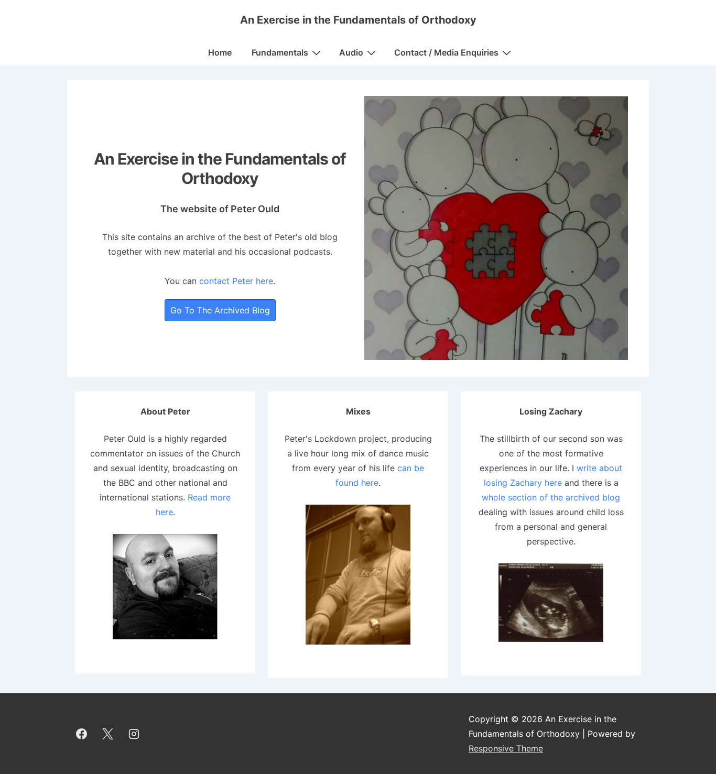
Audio (351, 52)
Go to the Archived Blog (220, 310)
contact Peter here (236, 281)
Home (220, 52)
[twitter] (108, 734)
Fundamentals (280, 52)
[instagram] (134, 734)
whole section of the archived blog (551, 497)
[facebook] (82, 734)
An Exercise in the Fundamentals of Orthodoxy (358, 20)
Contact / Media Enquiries (446, 52)
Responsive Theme (506, 748)
